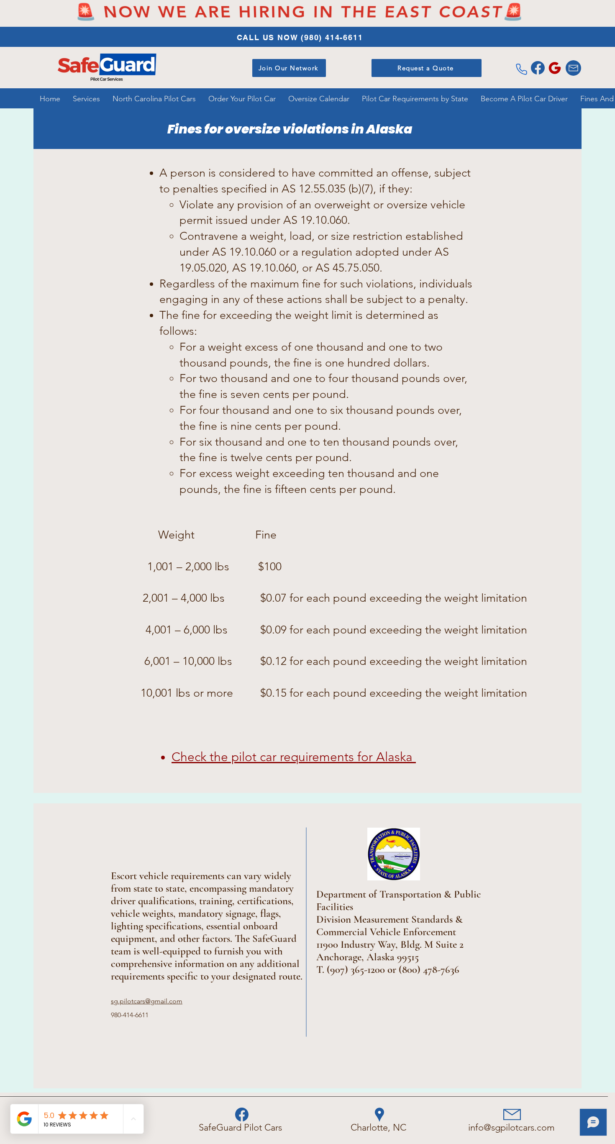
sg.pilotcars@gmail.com (146, 1001)
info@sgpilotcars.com (511, 1127)
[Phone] (521, 69)
